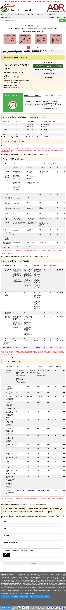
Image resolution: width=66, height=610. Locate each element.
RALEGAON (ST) (36, 51)
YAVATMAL (27, 51)
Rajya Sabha (30, 14)
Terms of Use (40, 596)
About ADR (51, 17)
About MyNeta (61, 17)
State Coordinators (24, 596)
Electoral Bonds (51, 14)
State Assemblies (20, 14)
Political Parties (40, 14)
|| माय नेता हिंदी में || (5, 17)
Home (3, 14)
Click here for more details (49, 73)
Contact (32, 596)
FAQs (47, 596)
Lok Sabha (10, 14)
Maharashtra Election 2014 (15, 51)
